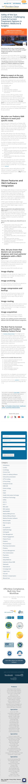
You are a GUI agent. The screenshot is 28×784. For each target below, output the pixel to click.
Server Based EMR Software (14, 690)
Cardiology (6, 470)
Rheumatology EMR (14, 768)
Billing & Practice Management (14, 704)
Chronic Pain (6, 472)
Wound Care (6, 578)
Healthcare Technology (9, 497)
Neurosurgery (7, 523)
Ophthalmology (7, 530)
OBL (4, 525)
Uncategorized (7, 569)
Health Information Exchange (11, 495)
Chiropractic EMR (14, 721)
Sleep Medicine (7, 559)
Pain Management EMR (14, 760)
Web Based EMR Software (14, 689)
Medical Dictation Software (10, 518)
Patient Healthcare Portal (14, 701)
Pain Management (8, 534)
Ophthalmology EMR (14, 751)
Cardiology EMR (14, 719)
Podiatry (5, 548)
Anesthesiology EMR (14, 715)
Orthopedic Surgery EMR (14, 754)
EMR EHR (5, 486)
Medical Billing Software (9, 516)
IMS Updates (6, 509)
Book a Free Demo (8, 455)
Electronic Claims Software (14, 698)
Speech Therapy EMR (14, 771)
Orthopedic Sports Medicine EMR (14, 753)
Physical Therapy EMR (14, 763)
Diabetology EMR (14, 724)
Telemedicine (6, 566)
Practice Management (9, 550)
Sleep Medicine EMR (14, 769)
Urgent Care (6, 571)
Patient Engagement (8, 537)
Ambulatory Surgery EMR (14, 713)
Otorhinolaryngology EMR (14, 759)
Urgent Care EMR (14, 774)
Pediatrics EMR (14, 762)
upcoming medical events (13, 407)
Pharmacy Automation (9, 546)
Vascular (5, 573)
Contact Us (4, 780)
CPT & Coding (6, 479)
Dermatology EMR (14, 722)
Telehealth (6, 564)
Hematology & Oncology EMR (14, 738)
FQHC (4, 493)
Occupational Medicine (14, 748)
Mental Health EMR (14, 741)
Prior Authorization (8, 553)
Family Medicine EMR (14, 728)
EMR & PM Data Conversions (14, 707)
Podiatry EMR (14, 765)
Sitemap (19, 779)
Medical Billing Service (9, 513)
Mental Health (7, 520)
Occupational (6, 527)
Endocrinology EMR (14, 725)
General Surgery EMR (14, 736)
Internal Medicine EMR (14, 739)
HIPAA (4, 500)
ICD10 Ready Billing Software (14, 705)
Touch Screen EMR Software (14, 692)
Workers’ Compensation (9, 576)
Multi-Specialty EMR (14, 742)
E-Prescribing (6, 481)
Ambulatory (6, 465)
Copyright (6, 779)
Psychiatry (6, 555)
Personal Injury (7, 543)
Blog (2, 779)
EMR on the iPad (14, 695)
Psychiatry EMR (14, 766)
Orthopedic (6, 532)
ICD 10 (4, 502)
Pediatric (5, 541)
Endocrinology (7, 488)
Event (4, 490)
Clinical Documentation (9, 477)
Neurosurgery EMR (14, 745)
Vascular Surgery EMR (14, 776)
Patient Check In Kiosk (14, 702)
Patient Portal (6, 539)
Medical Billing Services (14, 696)
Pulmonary (6, 557)
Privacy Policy (12, 779)
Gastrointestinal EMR (14, 731)
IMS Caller (5, 507)
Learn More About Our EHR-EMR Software (14, 661)
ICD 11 (4, 504)
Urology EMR (14, 772)
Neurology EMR (14, 744)
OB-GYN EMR (14, 747)
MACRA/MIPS (6, 511)
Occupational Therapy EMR (14, 750)
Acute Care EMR (14, 712)
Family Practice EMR (14, 730)
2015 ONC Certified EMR (14, 693)
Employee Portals (7, 483)
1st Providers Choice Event (12, 406)
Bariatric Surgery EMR (14, 716)
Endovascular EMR (14, 727)
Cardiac (5, 467)
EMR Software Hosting (14, 699)
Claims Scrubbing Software (10, 474)
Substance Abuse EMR (9, 562)
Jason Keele (16, 392)
